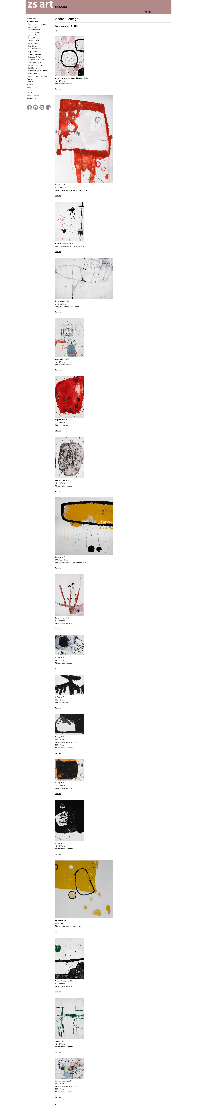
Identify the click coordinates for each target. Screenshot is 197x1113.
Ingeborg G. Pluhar (35, 57)
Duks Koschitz (33, 43)
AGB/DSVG (31, 98)
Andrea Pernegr (34, 54)
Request (58, 89)
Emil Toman (32, 68)
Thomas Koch (33, 40)
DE (146, 12)
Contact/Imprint (33, 95)
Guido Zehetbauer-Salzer (38, 76)
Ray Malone (33, 51)
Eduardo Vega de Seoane (38, 70)
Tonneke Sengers (34, 62)
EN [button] (149, 12)
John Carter (32, 27)
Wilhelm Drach (34, 29)
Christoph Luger (34, 48)
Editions (30, 84)
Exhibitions (31, 18)
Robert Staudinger (35, 65)
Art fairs (30, 81)
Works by (31, 79)
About (29, 92)
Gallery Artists (33, 21)
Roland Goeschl (34, 38)
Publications (32, 87)
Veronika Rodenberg (36, 59)
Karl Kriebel (32, 46)
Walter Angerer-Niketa (37, 24)
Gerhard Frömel (34, 35)
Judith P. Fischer (34, 32)
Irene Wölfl (32, 73)
